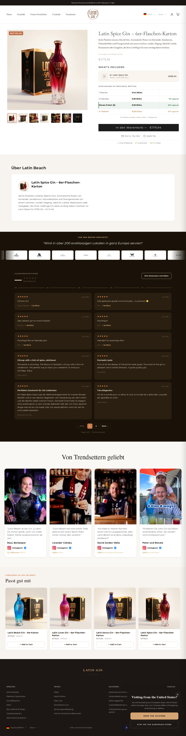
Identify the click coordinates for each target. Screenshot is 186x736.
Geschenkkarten (14, 713)
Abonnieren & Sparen (16, 718)
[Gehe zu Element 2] (23, 118)
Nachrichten (59, 696)
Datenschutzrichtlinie (119, 692)
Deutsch (161, 14)
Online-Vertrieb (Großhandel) (67, 713)
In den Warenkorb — (139, 127)
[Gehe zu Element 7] (77, 118)
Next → (105, 426)
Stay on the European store (154, 724)
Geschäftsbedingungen (119, 705)
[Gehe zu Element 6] (66, 118)
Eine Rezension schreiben (156, 276)
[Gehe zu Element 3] (34, 118)
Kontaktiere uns (61, 705)
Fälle (9, 705)
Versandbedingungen (119, 696)
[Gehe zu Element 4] (45, 118)
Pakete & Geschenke (16, 696)
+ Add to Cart (26, 644)
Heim (9, 14)
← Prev (80, 426)
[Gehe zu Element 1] (12, 118)
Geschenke (71, 14)
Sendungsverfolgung (64, 709)
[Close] (177, 694)
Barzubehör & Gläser (16, 709)
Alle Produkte (13, 692)
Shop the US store (154, 716)
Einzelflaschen (13, 701)
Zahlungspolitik (116, 701)
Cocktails (56, 14)
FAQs (56, 692)
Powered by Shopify (86, 728)
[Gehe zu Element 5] (56, 118)
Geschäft (21, 14)
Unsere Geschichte (38, 14)
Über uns (58, 701)
